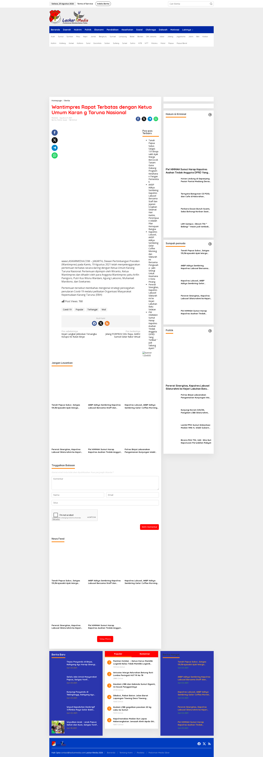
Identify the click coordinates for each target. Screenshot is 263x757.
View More (105, 638)
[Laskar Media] (68, 16)
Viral (104, 309)
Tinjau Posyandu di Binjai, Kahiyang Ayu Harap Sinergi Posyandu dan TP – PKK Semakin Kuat (83, 663)
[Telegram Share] (150, 119)
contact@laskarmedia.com (73, 752)
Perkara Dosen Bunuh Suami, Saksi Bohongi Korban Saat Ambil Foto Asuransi (195, 210)
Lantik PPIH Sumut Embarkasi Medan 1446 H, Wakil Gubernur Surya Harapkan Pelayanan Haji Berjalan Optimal (196, 426)
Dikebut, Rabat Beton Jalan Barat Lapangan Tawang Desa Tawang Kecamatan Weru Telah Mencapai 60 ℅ (133, 697)
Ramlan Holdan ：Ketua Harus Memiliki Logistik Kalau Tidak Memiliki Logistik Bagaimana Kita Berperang (133, 662)
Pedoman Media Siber (159, 752)
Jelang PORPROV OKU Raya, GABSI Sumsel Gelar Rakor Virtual (122, 334)
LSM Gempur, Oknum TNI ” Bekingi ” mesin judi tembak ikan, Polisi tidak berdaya (195, 225)
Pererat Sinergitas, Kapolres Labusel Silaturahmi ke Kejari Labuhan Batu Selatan (154, 297)
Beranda (111, 752)
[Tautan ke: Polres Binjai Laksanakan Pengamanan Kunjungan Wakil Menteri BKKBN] (172, 399)
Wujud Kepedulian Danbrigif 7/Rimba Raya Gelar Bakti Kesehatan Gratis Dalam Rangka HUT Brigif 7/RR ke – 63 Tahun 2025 (83, 708)
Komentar (145, 653)
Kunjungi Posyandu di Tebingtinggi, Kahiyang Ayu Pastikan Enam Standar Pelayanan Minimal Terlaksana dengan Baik (82, 693)
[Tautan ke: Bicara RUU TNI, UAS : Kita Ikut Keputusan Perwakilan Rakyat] (172, 444)
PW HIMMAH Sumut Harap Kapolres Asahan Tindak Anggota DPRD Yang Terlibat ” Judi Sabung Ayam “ (153, 330)
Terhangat (92, 309)
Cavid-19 (67, 309)
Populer (118, 653)
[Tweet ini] (144, 119)
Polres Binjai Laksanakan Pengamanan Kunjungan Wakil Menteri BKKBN (140, 450)
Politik (59, 120)
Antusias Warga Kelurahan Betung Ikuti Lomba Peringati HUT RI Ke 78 (133, 673)
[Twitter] (100, 323)
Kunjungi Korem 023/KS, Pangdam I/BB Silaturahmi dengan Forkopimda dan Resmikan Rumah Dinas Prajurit (194, 411)
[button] (211, 3)
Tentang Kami (126, 752)
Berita (54, 120)
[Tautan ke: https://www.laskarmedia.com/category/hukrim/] (210, 114)
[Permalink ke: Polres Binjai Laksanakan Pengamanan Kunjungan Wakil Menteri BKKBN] (142, 429)
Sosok (65, 120)
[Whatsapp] (156, 119)
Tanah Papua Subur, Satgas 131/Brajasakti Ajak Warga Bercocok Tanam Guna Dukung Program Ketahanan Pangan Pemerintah (154, 161)
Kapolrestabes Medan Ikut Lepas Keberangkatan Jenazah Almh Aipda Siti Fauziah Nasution (133, 720)
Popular (79, 309)
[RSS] (107, 323)
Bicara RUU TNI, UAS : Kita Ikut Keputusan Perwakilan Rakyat (196, 441)
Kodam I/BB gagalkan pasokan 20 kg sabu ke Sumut (132, 708)
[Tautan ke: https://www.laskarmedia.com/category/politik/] (210, 331)
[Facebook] (94, 323)
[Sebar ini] (138, 119)
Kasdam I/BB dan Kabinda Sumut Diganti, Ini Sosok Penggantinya (134, 685)
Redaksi (140, 752)
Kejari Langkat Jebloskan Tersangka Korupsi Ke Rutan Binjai (79, 334)
